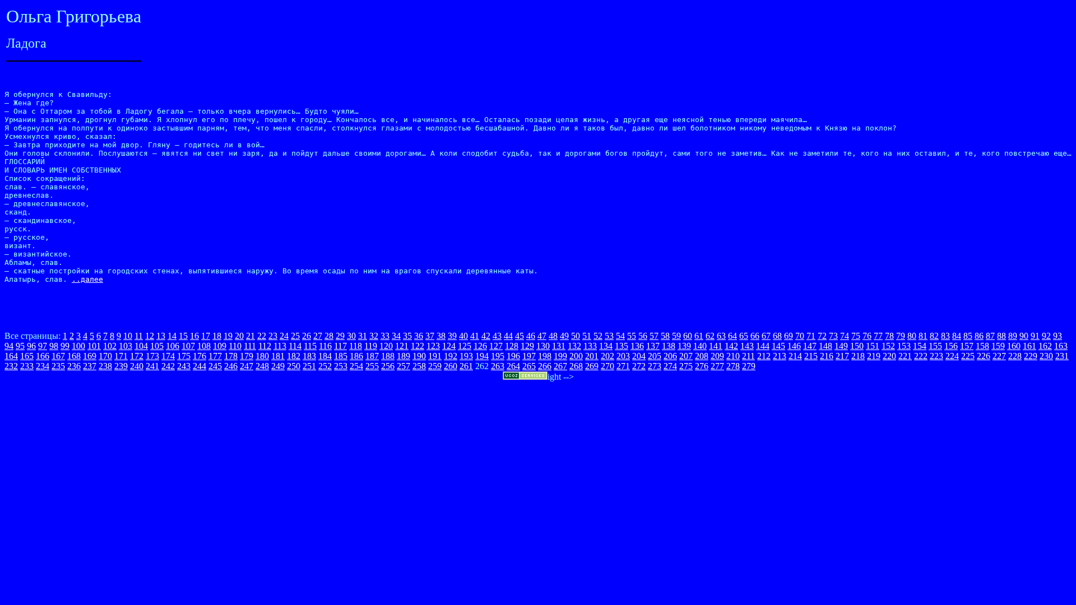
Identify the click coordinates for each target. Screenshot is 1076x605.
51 (586, 336)
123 (433, 346)
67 (766, 336)
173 (152, 356)
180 (262, 356)
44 (508, 336)
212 (764, 356)
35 (407, 336)
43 (497, 336)
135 (621, 346)
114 (295, 346)
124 (449, 346)
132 (574, 346)
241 (152, 366)
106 (172, 346)
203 (623, 356)
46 (530, 336)
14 (172, 336)
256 (388, 366)
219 (873, 356)
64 (732, 336)
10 (127, 336)
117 (340, 346)
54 (620, 336)
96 (31, 346)
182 (293, 356)
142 (731, 346)
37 (429, 336)
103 (125, 346)
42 (485, 336)
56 (642, 336)
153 (904, 346)
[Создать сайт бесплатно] (525, 376)
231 (1062, 356)
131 (558, 346)
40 (463, 336)
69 (788, 336)
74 (844, 336)
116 (325, 346)
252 (325, 366)
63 (721, 336)
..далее (87, 279)
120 (386, 346)
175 (184, 356)
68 (777, 336)
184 (325, 356)
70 (799, 336)
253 (340, 366)
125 (464, 346)
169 (89, 356)
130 (543, 346)
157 (966, 346)
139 (684, 346)
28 (328, 336)
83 (945, 336)
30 (351, 336)
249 (278, 366)
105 (157, 346)
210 (733, 356)
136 (637, 346)
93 (1057, 336)
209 (717, 356)
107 (188, 346)
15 (183, 336)
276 (701, 366)
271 (623, 366)
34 (396, 336)
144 (762, 346)
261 (466, 366)
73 (833, 336)
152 (888, 346)
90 (1023, 336)
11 (138, 336)
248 (262, 366)
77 (878, 336)
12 (149, 336)
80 (911, 336)
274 (670, 366)
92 (1046, 336)
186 (356, 356)
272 (639, 366)
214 (795, 356)
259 (435, 366)
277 (717, 366)
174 (168, 356)
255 (372, 366)
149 (841, 346)
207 (686, 356)
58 (665, 336)
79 (900, 336)
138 (668, 346)
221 (905, 356)
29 (340, 336)
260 (450, 366)
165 (27, 356)
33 (385, 336)
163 (1061, 346)
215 (811, 356)
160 (1014, 346)
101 (94, 346)
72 (822, 336)
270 (607, 366)
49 (564, 336)
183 (309, 356)
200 (576, 356)
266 (544, 366)
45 (519, 336)
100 (78, 346)
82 (934, 336)
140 (700, 346)
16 (194, 336)
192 (450, 356)
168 (74, 356)
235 (58, 366)
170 (105, 356)
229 (1030, 356)
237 (89, 366)
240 (136, 366)
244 (199, 366)
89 (1012, 336)
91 (1035, 336)
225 (968, 356)
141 (715, 346)
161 (1029, 346)
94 (8, 346)
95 (20, 346)
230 (1046, 356)
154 (919, 346)
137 (653, 346)
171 (121, 356)
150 (857, 346)
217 (842, 356)
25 (295, 336)
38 (441, 336)
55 (631, 336)
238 (105, 366)
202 (607, 356)
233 (27, 366)
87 (990, 336)
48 (553, 336)
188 (388, 356)
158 (982, 346)
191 (435, 356)
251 (309, 366)
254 (356, 366)
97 (42, 346)
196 (513, 356)
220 (889, 356)
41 (474, 336)
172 (136, 356)
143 (747, 346)
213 (779, 356)
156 (951, 346)
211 (748, 356)
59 (676, 336)
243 (184, 366)
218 (858, 356)
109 (219, 346)
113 (279, 346)
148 (825, 346)
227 (999, 356)
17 (205, 336)
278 (733, 366)
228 (1015, 356)
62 (710, 336)
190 (419, 356)
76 (866, 336)
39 (452, 336)
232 (11, 366)
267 (560, 366)
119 (370, 346)
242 (168, 366)
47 (541, 336)
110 (235, 346)
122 (417, 346)
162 (1045, 346)
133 (590, 346)
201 (592, 356)
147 (810, 346)
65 (743, 336)
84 (956, 336)
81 (923, 336)
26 (306, 336)
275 (686, 366)
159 (998, 346)
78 (889, 336)
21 (250, 336)
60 (687, 336)
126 (480, 346)
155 (935, 346)
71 (810, 336)
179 (246, 356)
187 (372, 356)
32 (373, 336)
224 (952, 356)
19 (228, 336)
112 (264, 346)
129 (527, 346)
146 (794, 346)
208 (701, 356)
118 (355, 346)
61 (698, 336)
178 (231, 356)
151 (872, 346)
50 (575, 336)
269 (592, 366)
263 (497, 366)
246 (231, 366)
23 (272, 336)
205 (654, 356)
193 (466, 356)
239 (121, 366)
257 (403, 366)
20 (239, 336)
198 (544, 356)
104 (141, 346)
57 (654, 336)
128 (511, 346)
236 (74, 366)
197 (529, 356)
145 (778, 346)
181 (278, 356)
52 (597, 336)
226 (983, 356)
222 (920, 356)
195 (497, 356)
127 (496, 346)
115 (310, 346)
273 (654, 366)
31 (362, 336)
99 (65, 346)
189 (403, 356)
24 (284, 336)
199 (560, 356)
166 (42, 356)
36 (418, 336)
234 (42, 366)
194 (482, 356)
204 (639, 356)
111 (250, 346)
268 (576, 366)
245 (215, 366)
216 (826, 356)
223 (936, 356)
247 (246, 366)
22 (261, 336)
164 (11, 356)
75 (855, 336)
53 (609, 336)
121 (402, 346)
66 (754, 336)
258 (419, 366)
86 (979, 336)
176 (199, 356)
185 (340, 356)
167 (58, 356)
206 (670, 356)
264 (513, 366)
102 (110, 346)
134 (606, 346)
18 (216, 336)
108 (204, 346)
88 (1001, 336)
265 (529, 366)
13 (160, 336)
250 (293, 366)
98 (53, 346)
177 (215, 356)
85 (967, 336)
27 (317, 336)
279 (748, 366)
